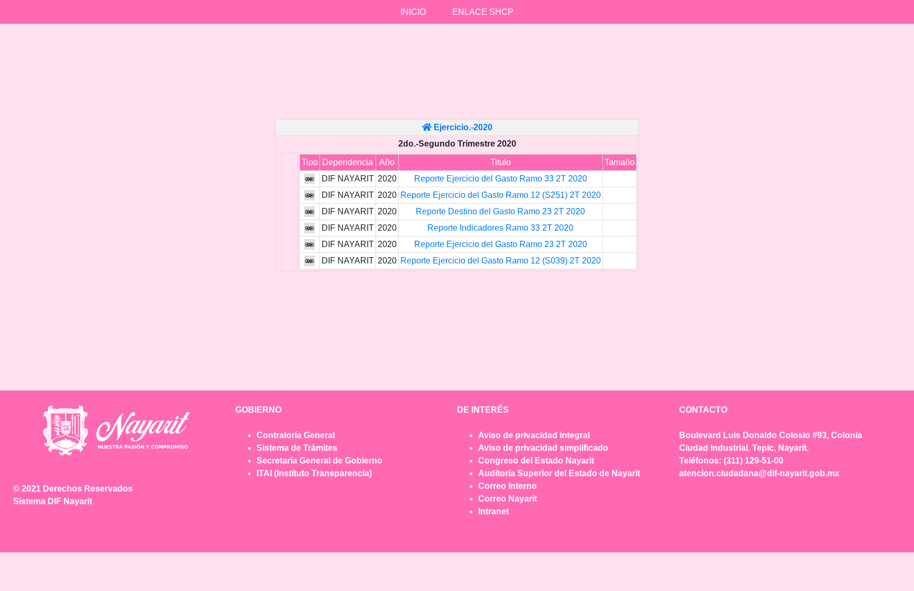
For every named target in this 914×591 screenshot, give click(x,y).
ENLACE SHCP (483, 11)
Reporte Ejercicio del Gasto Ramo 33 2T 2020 (500, 178)
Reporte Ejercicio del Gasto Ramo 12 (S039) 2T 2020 (500, 260)
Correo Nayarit (507, 498)
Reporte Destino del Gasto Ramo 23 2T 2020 (500, 211)
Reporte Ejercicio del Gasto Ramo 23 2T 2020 (500, 244)
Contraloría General (296, 435)
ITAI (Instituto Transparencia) (314, 473)
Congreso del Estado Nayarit (536, 460)
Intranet (493, 511)
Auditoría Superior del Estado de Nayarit (559, 473)
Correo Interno (507, 485)
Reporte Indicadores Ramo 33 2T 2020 (500, 227)
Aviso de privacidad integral (534, 435)
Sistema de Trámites (297, 447)
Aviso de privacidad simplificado (543, 447)
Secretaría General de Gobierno (319, 460)
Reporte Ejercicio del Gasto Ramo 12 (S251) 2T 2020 (500, 194)
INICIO (413, 11)
